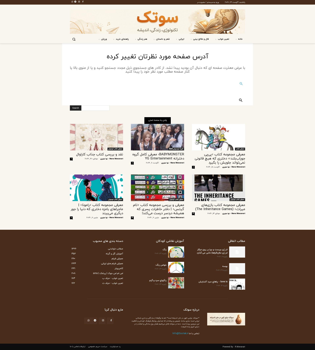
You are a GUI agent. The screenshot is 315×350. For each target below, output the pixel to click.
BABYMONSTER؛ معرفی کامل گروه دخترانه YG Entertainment (158, 156)
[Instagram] (78, 1)
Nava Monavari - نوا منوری (233, 167)
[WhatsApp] (71, 1)
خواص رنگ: (161, 265)
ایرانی (181, 39)
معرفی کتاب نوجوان (115, 149)
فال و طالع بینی (200, 39)
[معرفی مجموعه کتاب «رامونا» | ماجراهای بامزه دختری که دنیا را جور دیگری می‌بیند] (96, 188)
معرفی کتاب (240, 149)
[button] (74, 39)
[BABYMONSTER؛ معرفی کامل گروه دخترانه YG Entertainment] (157, 137)
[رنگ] (176, 252)
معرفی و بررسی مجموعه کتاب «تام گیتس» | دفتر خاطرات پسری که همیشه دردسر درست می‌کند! (158, 209)
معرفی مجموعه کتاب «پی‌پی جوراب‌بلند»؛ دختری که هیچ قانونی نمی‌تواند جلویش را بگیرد (220, 158)
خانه (239, 39)
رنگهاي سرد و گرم (158, 280)
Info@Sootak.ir (180, 333)
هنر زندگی (142, 39)
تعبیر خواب (223, 39)
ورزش (103, 39)
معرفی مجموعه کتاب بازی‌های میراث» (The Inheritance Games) (220, 207)
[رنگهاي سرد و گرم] (176, 282)
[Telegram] (74, 1)
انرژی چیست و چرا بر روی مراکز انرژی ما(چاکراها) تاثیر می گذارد (212, 251)
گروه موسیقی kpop (176, 149)
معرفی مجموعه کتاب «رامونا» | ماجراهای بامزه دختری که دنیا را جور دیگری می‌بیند (97, 209)
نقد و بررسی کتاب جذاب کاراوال (99, 154)
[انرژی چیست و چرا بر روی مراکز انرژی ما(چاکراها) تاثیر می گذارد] (237, 252)
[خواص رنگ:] (176, 267)
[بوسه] (237, 268)
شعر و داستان (162, 39)
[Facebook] (81, 1)
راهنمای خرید (122, 39)
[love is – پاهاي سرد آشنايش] (237, 284)
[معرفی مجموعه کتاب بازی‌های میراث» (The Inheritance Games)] (218, 188)
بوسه (225, 266)
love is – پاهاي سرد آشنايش (213, 281)
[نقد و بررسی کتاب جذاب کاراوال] (96, 137)
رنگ (165, 249)
